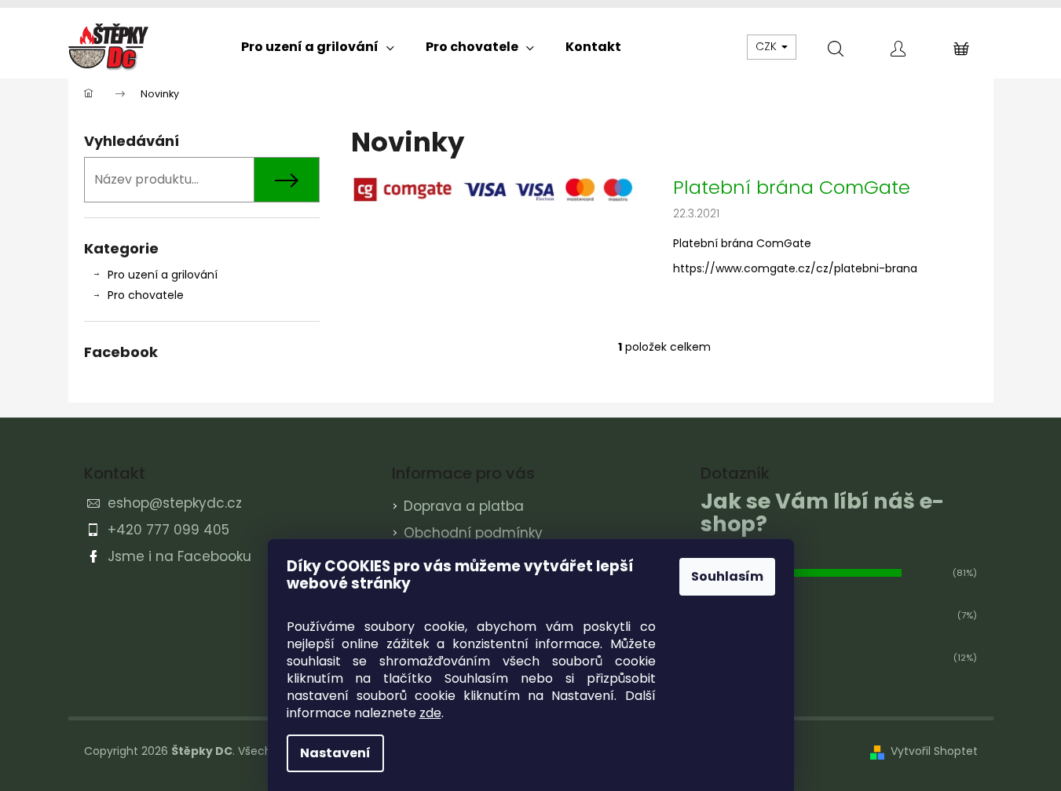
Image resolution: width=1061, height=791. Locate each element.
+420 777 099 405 (168, 529)
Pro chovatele (146, 295)
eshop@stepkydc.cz (175, 503)
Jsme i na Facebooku (179, 556)
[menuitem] (317, 47)
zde (430, 713)
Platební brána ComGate (791, 187)
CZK (768, 46)
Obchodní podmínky (473, 532)
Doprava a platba (464, 506)
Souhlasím (727, 576)
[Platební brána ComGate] (496, 188)
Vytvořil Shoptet (934, 751)
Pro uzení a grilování (163, 274)
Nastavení (335, 753)
